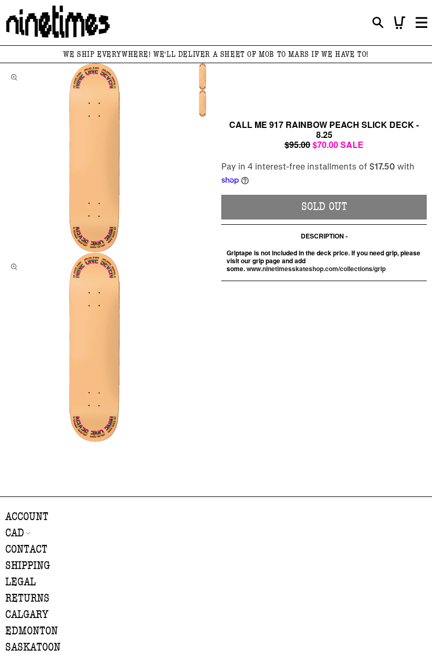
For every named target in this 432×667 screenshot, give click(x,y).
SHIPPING (27, 565)
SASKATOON (33, 647)
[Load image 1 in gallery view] (202, 76)
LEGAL (20, 582)
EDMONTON (31, 631)
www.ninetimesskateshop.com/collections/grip (316, 268)
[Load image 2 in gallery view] (202, 103)
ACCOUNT (26, 516)
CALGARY (26, 614)
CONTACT (26, 549)
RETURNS (27, 598)
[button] (378, 22)
